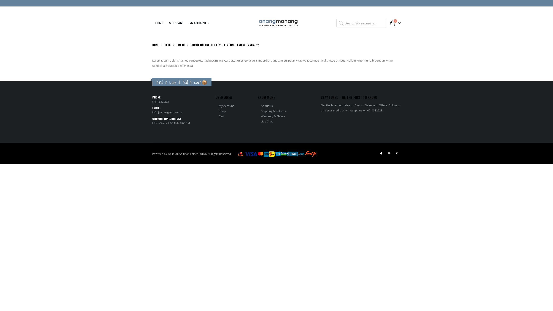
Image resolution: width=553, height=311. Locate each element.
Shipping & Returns (273, 111)
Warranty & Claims (273, 116)
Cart (221, 116)
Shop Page (176, 23)
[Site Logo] (278, 23)
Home (159, 23)
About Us (267, 106)
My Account (197, 23)
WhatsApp (397, 154)
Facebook (381, 154)
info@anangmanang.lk (167, 112)
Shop (222, 111)
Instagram (389, 154)
